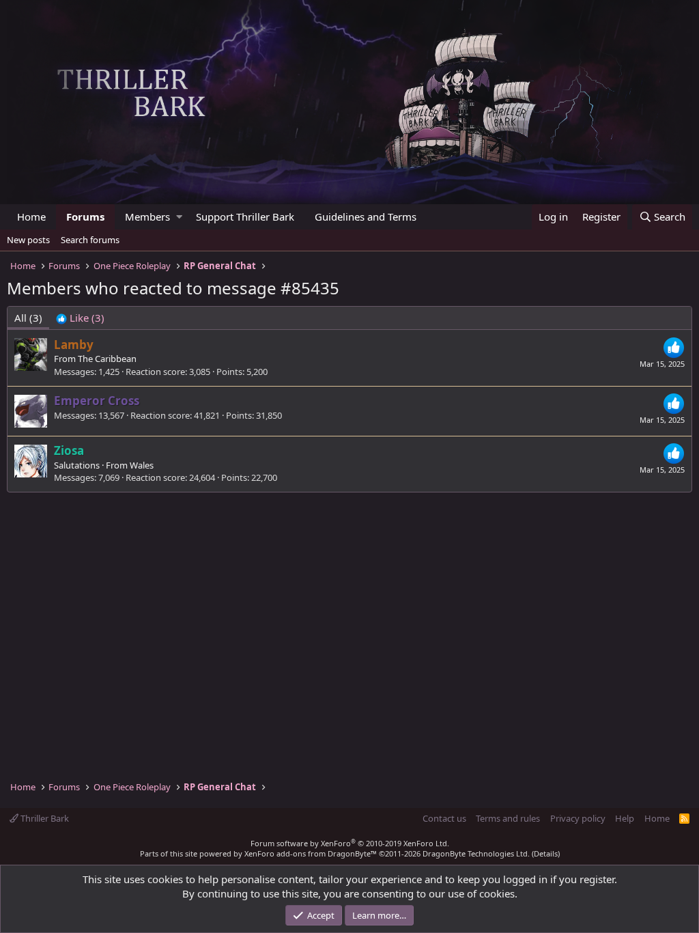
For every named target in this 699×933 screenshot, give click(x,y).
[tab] (80, 318)
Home (31, 216)
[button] (179, 216)
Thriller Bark (43, 818)
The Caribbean (107, 358)
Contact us (444, 818)
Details (546, 853)
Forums (85, 216)
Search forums (90, 240)
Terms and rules (508, 818)
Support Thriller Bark (245, 216)
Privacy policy (577, 818)
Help (624, 818)
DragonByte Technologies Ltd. (476, 853)
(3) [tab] (28, 317)
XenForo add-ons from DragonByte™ (310, 853)
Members (147, 216)
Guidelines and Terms (365, 216)
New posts (28, 240)
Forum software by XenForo (350, 843)
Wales (142, 465)
